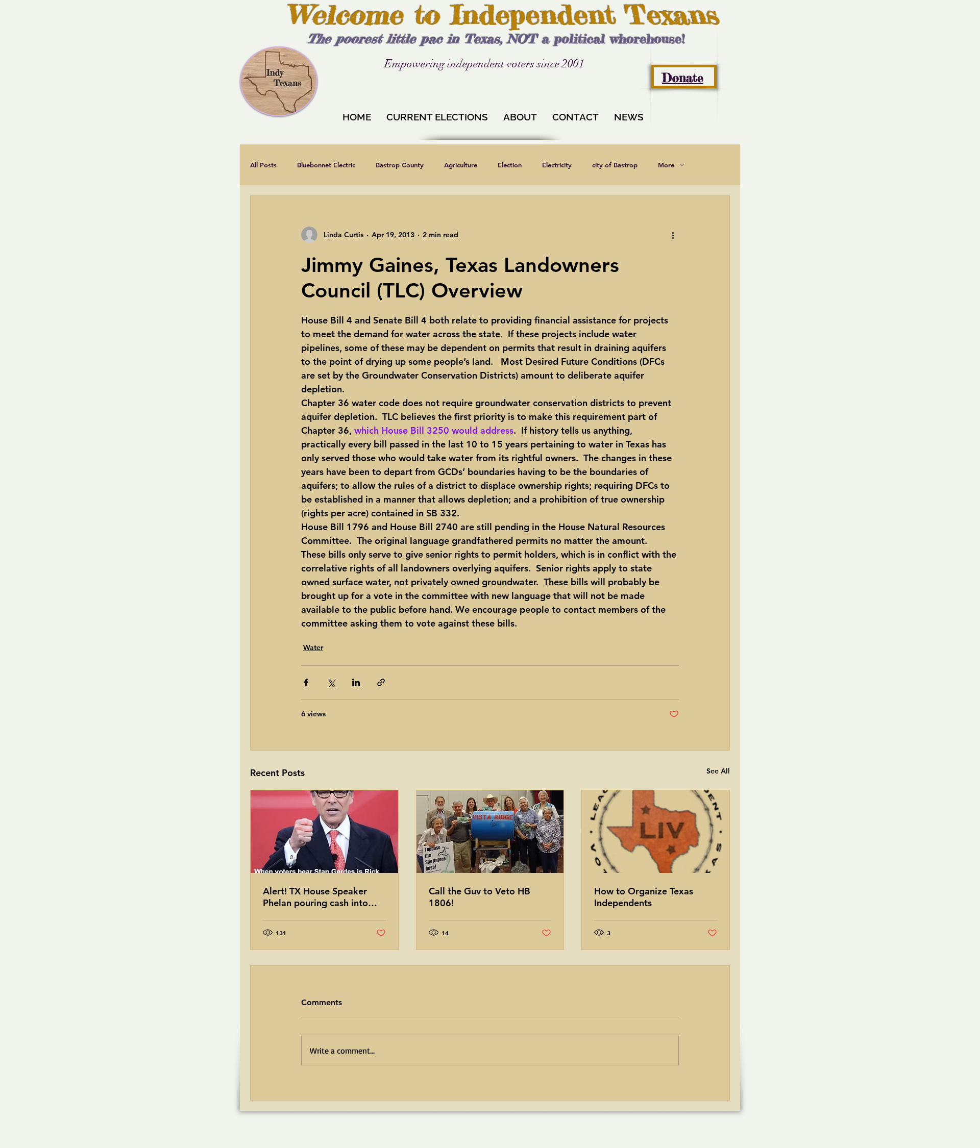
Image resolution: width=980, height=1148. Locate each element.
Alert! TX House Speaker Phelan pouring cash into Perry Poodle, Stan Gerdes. (320, 897)
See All (718, 771)
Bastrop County (400, 165)
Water (313, 647)
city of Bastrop (615, 165)
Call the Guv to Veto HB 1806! (479, 897)
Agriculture (460, 165)
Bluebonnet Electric (326, 165)
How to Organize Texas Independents (643, 897)
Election (510, 165)
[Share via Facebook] (306, 682)
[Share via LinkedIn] (356, 682)
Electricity (557, 165)
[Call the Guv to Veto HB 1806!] (490, 831)
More (666, 165)
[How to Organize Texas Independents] (655, 831)
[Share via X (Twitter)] (331, 682)
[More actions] (673, 235)
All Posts (263, 165)
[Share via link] (381, 682)
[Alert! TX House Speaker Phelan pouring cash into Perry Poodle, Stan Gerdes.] (324, 831)
